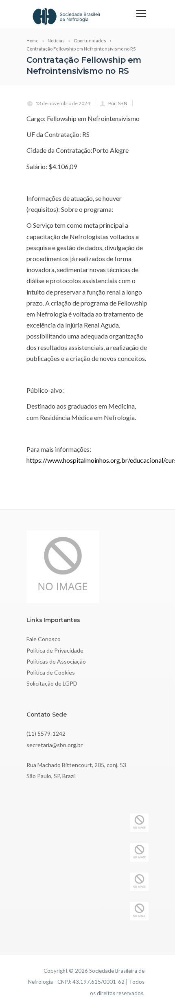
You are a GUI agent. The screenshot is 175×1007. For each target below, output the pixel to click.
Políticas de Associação (56, 661)
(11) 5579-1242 (46, 733)
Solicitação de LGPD (51, 683)
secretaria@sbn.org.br (54, 744)
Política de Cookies (50, 672)
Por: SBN (117, 103)
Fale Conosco (43, 638)
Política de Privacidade (54, 650)
